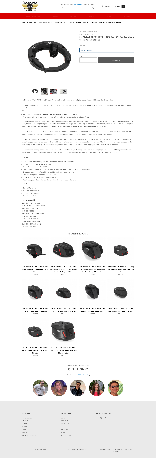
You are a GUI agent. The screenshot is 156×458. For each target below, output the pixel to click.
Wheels (127, 16)
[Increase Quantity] (94, 60)
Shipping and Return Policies (77, 449)
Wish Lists (65, 429)
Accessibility (66, 435)
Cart (120, 6)
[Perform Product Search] (93, 8)
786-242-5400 (77, 4)
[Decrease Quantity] (82, 60)
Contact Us (65, 424)
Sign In (107, 6)
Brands (73, 16)
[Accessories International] (30, 6)
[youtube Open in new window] (106, 418)
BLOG (63, 418)
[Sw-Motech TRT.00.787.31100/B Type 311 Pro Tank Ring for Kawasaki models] (49, 59)
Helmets (91, 16)
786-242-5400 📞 (84, 375)
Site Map (64, 432)
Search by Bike (27, 418)
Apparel (109, 16)
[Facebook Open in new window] (97, 418)
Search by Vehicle (33, 16)
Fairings (55, 16)
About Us (64, 421)
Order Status (66, 427)
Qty (80, 56)
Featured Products (29, 435)
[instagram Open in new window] (101, 418)
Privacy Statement (40, 449)
